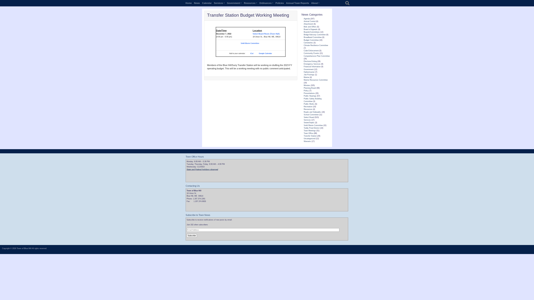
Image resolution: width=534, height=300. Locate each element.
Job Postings (309, 75)
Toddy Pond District (312, 128)
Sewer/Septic (309, 123)
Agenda (307, 19)
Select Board (309, 117)
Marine (306, 77)
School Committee (311, 115)
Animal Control (310, 21)
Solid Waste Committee (250, 43)
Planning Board (310, 88)
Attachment (308, 24)
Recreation (308, 107)
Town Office (308, 133)
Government (309, 69)
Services (307, 120)
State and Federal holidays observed (202, 169)
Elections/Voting (310, 61)
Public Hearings (310, 96)
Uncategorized (309, 139)
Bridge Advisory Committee (315, 35)
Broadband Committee (313, 37)
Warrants (307, 141)
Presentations (309, 93)
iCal (251, 53)
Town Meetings (310, 131)
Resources (308, 109)
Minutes (307, 85)
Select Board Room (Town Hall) (266, 34)
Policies (279, 3)
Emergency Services (312, 64)
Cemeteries (308, 43)
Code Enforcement (311, 51)
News (197, 3)
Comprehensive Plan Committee (317, 56)
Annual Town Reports (297, 3)
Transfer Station (310, 136)
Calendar (207, 3)
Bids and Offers (310, 27)
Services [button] (218, 3)
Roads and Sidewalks (312, 112)
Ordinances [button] (265, 3)
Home (189, 3)
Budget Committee (311, 40)
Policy (306, 91)
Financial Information (312, 67)
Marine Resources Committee (316, 80)
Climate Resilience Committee (316, 45)
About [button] (314, 3)
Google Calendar (265, 53)
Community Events (311, 53)
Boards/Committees (312, 32)
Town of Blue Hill (24, 248)
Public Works (309, 104)
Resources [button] (249, 3)
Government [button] (233, 3)
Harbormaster (309, 72)
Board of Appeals (310, 29)
